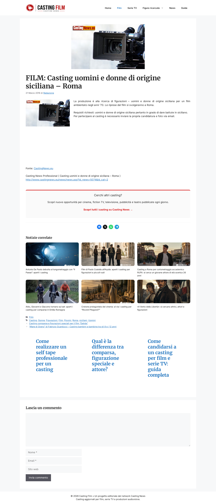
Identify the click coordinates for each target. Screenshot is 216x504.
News (172, 8)
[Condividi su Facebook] (99, 227)
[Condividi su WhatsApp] (111, 227)
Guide (184, 8)
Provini (67, 320)
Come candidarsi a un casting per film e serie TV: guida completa (162, 358)
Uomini (92, 320)
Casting (33, 320)
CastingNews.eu (43, 168)
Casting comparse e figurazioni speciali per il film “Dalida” (58, 323)
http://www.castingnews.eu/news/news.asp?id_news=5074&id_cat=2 (67, 179)
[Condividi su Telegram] (117, 227)
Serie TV (132, 8)
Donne (41, 320)
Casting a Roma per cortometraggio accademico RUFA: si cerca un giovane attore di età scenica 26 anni (161, 272)
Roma (75, 320)
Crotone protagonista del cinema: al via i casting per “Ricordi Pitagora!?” (106, 308)
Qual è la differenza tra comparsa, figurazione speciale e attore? (108, 355)
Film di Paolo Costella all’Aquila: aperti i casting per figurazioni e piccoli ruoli (105, 271)
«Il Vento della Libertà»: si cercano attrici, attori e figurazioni (160, 308)
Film (119, 8)
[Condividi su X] (105, 227)
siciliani (83, 320)
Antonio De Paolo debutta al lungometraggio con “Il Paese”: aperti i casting (50, 271)
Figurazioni (51, 320)
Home (108, 8)
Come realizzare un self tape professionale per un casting (51, 355)
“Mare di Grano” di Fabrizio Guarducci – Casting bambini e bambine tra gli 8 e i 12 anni (73, 326)
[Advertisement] (108, 147)
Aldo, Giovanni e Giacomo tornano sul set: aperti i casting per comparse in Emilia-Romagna (49, 308)
